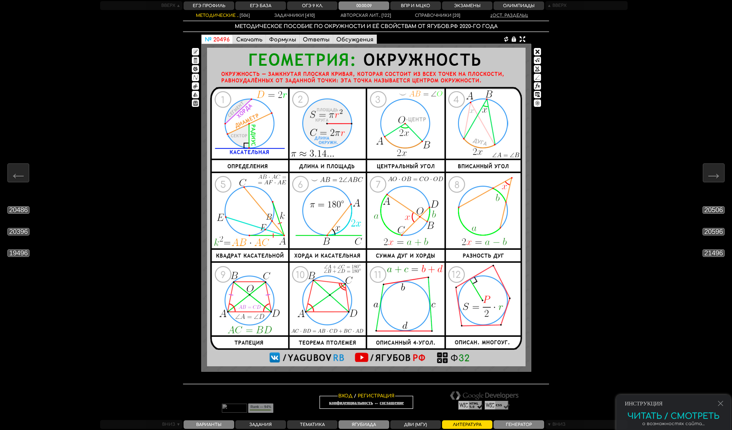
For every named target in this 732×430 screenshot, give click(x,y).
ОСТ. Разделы (509, 15)
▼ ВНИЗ (555, 424)
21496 (713, 253)
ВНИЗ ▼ (172, 424)
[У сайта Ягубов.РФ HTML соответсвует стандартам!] (471, 408)
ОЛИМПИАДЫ (519, 5)
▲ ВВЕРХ (555, 5)
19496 (18, 253)
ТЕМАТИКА (312, 424)
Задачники (294, 15)
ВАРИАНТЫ (209, 424)
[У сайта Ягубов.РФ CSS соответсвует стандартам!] (497, 408)
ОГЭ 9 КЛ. (312, 5)
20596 (713, 231)
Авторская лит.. (366, 15)
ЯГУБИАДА (364, 424)
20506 (713, 210)
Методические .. (223, 15)
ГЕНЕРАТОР (519, 424)
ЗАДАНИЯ (260, 424)
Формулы (282, 40)
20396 (18, 231)
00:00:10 (364, 5)
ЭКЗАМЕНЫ (467, 5)
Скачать (249, 40)
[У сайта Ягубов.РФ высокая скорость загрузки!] (484, 398)
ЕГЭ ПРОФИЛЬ (209, 5)
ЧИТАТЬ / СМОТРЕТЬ (673, 410)
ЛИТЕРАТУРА (467, 424)
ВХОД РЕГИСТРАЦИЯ (366, 396)
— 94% (260, 407)
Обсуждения (354, 40)
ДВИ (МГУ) (415, 424)
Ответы (316, 40)
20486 (18, 210)
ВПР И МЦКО (415, 5)
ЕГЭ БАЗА (260, 5)
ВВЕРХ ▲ (171, 5)
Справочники (437, 15)
